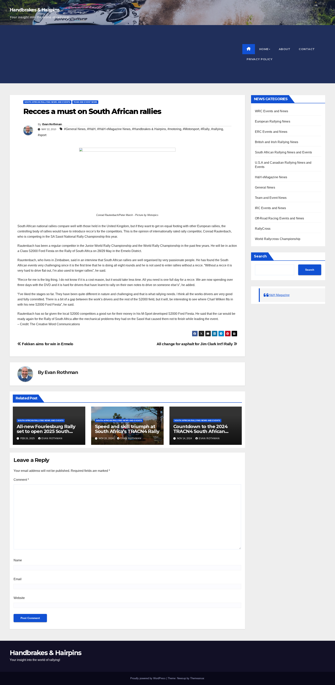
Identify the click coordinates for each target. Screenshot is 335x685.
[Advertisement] (126, 54)
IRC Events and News (270, 208)
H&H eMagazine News (271, 177)
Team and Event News (85, 102)
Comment (21, 479)
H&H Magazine (279, 295)
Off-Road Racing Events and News (279, 218)
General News (265, 187)
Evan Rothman (52, 124)
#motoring (174, 129)
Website (19, 598)
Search (260, 256)
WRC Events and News (271, 111)
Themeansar (197, 678)
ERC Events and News (271, 131)
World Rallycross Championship (277, 239)
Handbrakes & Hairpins (34, 10)
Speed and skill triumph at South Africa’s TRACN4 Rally (127, 429)
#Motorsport (191, 129)
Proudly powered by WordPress (148, 678)
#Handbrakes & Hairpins (149, 129)
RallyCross (263, 228)
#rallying (217, 129)
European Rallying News (272, 121)
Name (18, 560)
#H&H (91, 129)
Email (18, 579)
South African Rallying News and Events (47, 102)
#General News (74, 129)
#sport (42, 135)
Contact (307, 49)
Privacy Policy (259, 59)
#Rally (205, 129)
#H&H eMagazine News (113, 129)
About (284, 49)
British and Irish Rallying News (276, 142)
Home (264, 49)
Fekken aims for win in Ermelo (47, 344)
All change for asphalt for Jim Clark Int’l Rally (195, 344)
